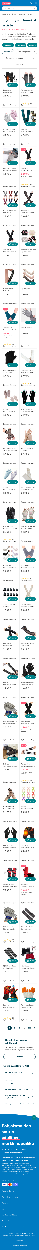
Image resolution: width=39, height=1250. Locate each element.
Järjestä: (12, 58)
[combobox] (19, 8)
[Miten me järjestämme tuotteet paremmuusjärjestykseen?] (6, 58)
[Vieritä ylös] (34, 1117)
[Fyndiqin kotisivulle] (6, 3)
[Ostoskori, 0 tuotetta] (30, 3)
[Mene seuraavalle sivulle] (34, 1028)
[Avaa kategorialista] (35, 3)
